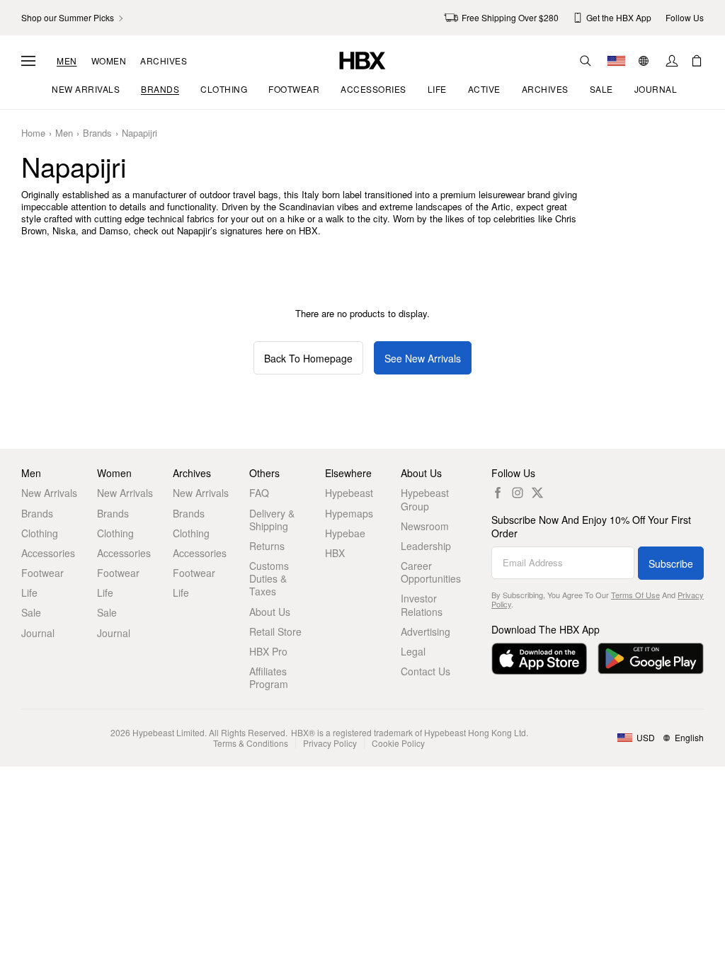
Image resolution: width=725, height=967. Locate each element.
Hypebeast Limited (168, 732)
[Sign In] (672, 61)
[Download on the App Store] (539, 659)
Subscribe (671, 563)
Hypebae (345, 533)
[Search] (585, 61)
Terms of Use (635, 594)
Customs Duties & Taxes (269, 578)
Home (33, 133)
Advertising (425, 631)
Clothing (39, 533)
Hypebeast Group (425, 499)
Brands (97, 133)
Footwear (42, 572)
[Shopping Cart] (697, 61)
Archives (163, 61)
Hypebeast (349, 492)
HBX (335, 553)
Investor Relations (422, 604)
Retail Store (275, 631)
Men (67, 61)
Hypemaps (349, 513)
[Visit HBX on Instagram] (517, 492)
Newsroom (425, 526)
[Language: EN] (645, 61)
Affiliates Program (268, 677)
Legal (413, 651)
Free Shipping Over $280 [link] (510, 17)
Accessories (48, 553)
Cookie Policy (398, 743)
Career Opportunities (431, 572)
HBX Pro (268, 651)
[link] (73, 17)
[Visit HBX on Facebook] (497, 492)
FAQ (259, 492)
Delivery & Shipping (272, 519)
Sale (31, 612)
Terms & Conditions (250, 743)
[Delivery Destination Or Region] (616, 61)
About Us (269, 611)
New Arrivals (49, 492)
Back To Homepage (308, 358)
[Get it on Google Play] (651, 659)
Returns (267, 545)
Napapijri (139, 133)
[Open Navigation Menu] (28, 61)
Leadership (426, 545)
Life (29, 592)
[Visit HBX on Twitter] (537, 492)
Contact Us (425, 671)
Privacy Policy (330, 743)
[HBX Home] (362, 59)
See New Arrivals (422, 358)
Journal (38, 632)
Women (109, 61)
